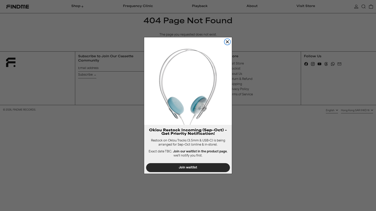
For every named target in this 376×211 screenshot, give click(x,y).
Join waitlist (188, 167)
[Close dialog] (227, 42)
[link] (188, 81)
